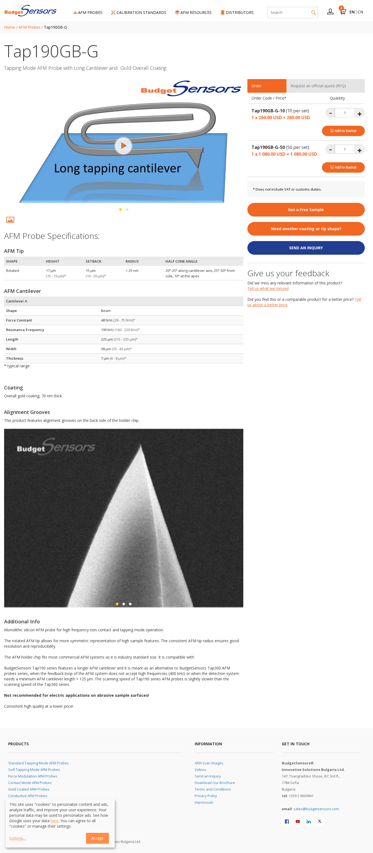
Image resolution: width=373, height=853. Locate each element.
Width (11, 348)
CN (360, 11)
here (54, 820)
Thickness (14, 358)
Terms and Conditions (213, 789)
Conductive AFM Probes (27, 795)
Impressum (204, 802)
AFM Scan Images (209, 763)
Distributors (240, 12)
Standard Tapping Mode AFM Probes (38, 763)
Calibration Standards (141, 12)
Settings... (17, 838)
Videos (200, 769)
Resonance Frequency (25, 329)
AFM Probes (90, 12)
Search (313, 12)
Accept (97, 838)
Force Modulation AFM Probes (32, 776)
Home (9, 27)
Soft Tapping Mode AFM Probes (34, 769)
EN (352, 11)
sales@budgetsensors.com (316, 808)
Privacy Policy (206, 795)
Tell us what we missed (268, 288)
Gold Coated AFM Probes (28, 789)
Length (12, 339)
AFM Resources (196, 12)
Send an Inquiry (208, 776)
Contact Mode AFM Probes (30, 782)
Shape (11, 310)
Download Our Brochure (215, 782)
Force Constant (19, 320)
